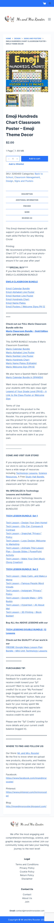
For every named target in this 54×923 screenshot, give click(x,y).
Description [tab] (27, 194)
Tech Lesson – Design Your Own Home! (26, 522)
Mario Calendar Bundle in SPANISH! (24, 377)
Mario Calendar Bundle (18, 349)
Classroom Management (27, 177)
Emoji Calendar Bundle (18, 288)
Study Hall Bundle (34, 476)
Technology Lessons (26, 473)
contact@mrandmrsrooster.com (30, 910)
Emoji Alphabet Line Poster (20, 292)
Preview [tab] (27, 206)
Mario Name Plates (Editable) (21, 363)
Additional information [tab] (27, 200)
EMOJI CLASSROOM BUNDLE (22, 281)
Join (27, 901)
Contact (27, 894)
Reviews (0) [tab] (27, 218)
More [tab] (27, 212)
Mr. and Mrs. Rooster (28, 753)
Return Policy (27, 875)
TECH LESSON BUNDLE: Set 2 (22, 569)
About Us (27, 898)
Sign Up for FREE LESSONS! (27, 3)
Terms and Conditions (27, 864)
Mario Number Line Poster (19, 356)
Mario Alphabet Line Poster (20, 352)
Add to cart (34, 158)
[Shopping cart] (44, 3)
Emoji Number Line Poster (19, 295)
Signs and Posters (23, 181)
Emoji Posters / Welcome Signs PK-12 (25, 306)
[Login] (50, 3)
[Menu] (49, 19)
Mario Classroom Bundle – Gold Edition (27, 331)
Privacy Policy (27, 868)
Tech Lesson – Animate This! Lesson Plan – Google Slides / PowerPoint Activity (25, 551)
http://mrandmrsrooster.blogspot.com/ (26, 806)
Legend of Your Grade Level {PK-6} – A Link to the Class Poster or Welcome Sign (26, 395)
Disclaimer (27, 878)
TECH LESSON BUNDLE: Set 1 (22, 515)
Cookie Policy (27, 871)
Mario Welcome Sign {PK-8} (20, 366)
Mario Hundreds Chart (17, 359)
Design (9, 181)
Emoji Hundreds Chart (17, 299)
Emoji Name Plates (16, 303)
